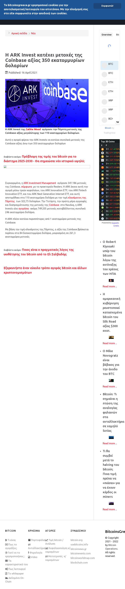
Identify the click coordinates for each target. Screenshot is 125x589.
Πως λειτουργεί (17, 569)
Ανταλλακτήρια (36, 548)
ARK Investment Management (39, 183)
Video (34, 557)
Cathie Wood (33, 129)
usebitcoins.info (79, 544)
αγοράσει (23, 208)
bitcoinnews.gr (79, 549)
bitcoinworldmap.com (83, 558)
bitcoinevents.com (81, 553)
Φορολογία (36, 552)
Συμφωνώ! (107, 5)
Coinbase (54, 204)
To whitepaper (16, 573)
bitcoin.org (76, 540)
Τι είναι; (11, 540)
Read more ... (110, 286)
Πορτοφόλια (38, 540)
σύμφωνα (26, 186)
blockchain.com (79, 562)
